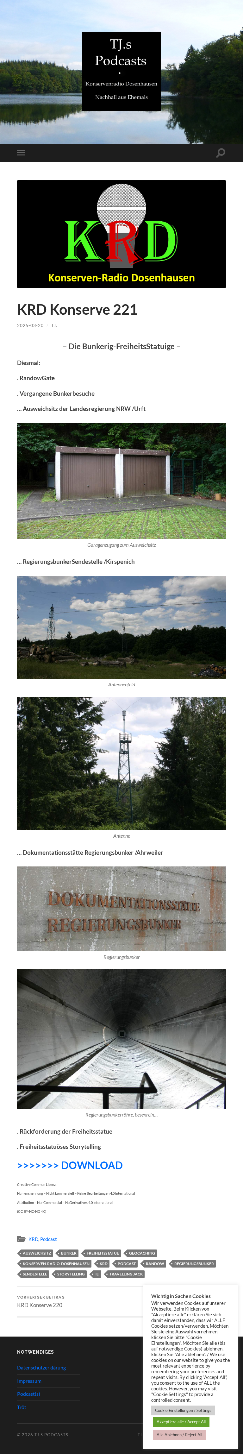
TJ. (54, 325)
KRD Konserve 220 (41, 1301)
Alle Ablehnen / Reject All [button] (179, 1434)
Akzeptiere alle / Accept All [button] (181, 1421)
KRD (33, 1239)
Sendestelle (35, 1274)
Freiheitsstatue (103, 1253)
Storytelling (71, 1274)
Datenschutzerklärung (41, 1367)
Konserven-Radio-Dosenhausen (56, 1263)
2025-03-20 (30, 325)
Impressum (29, 1381)
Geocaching (142, 1253)
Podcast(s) (28, 1394)
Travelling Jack (126, 1274)
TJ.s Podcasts (51, 1434)
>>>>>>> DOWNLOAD (70, 1165)
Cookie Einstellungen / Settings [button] (183, 1410)
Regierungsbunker (194, 1263)
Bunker (69, 1253)
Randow (155, 1263)
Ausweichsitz (37, 1253)
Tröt (21, 1407)
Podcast (48, 1239)
